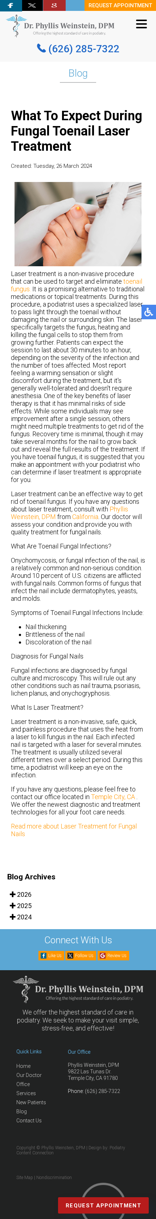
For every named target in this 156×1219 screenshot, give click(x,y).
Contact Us (29, 1120)
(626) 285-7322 (83, 49)
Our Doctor (29, 1075)
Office (23, 1084)
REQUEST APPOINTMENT (120, 5)
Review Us (117, 955)
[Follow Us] (32, 5)
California (85, 517)
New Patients (31, 1102)
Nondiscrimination (54, 1177)
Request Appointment (103, 1205)
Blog (21, 1111)
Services (26, 1093)
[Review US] (54, 5)
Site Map (24, 1177)
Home (23, 1066)
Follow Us (84, 955)
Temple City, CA (113, 797)
